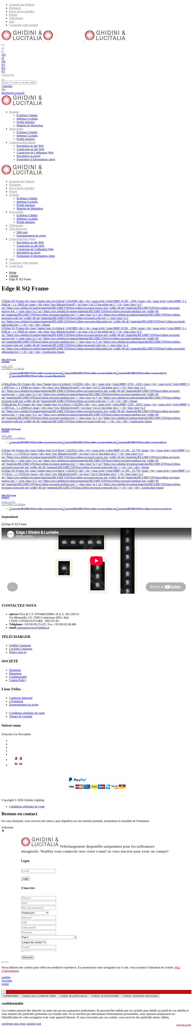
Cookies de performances (73, 995)
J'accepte (7, 980)
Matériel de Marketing (30, 125)
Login (25, 878)
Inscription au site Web (30, 145)
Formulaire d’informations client (36, 159)
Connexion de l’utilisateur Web (35, 152)
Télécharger (16, 18)
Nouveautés (16, 128)
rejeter (5, 984)
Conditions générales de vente (27, 713)
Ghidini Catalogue (20, 645)
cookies (6, 977)
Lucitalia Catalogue (20, 648)
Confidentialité (18, 676)
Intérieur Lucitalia (27, 118)
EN (4, 54)
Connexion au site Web (30, 149)
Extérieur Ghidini (27, 115)
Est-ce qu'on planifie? (22, 11)
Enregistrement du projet (31, 235)
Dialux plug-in (17, 652)
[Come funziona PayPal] (97, 794)
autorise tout (34, 1023)
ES (3, 64)
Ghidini (13, 275)
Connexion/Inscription (22, 142)
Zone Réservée (18, 228)
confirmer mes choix (14, 1023)
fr (3, 51)
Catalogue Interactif (20, 697)
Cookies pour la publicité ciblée (39, 995)
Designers (15, 8)
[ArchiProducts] (16, 759)
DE (4, 61)
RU (4, 68)
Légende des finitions (21, 4)
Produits (14, 112)
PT (3, 71)
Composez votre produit (23, 25)
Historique (15, 673)
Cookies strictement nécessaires (140, 995)
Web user (22, 232)
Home (12, 272)
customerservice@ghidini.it (33, 627)
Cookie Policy (17, 680)
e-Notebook (16, 701)
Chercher (7, 86)
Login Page (16, 266)
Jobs (11, 21)
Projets (13, 14)
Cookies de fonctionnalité (105, 995)
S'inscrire (28, 957)
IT (3, 58)
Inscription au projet (28, 156)
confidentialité (10, 995)
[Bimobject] (16, 765)
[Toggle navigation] (3, 79)
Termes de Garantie (20, 716)
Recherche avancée (13, 92)
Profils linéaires (26, 122)
